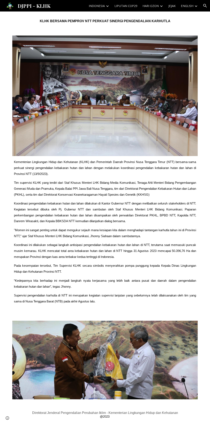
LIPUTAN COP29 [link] (125, 6)
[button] (205, 6)
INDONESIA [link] (97, 6)
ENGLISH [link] (187, 6)
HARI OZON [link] (151, 6)
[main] (105, 21)
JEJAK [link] (172, 6)
